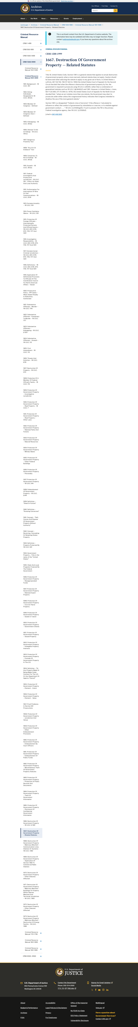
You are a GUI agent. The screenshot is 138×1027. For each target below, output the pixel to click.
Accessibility (50, 1003)
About (23, 1003)
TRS (70, 988)
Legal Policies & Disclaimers (56, 1008)
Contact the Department (67, 983)
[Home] (37, 12)
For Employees (51, 1018)
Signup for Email (101, 983)
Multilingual (100, 1003)
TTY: (61, 988)
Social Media (96, 986)
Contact (102, 1019)
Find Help (105, 6)
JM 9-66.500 (57, 114)
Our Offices (95, 6)
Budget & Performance (29, 1008)
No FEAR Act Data (78, 1011)
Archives (24, 1013)
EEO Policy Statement (79, 1016)
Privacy (48, 1013)
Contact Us (113, 6)
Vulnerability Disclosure (80, 1021)
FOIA (22, 1018)
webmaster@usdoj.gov (71, 39)
